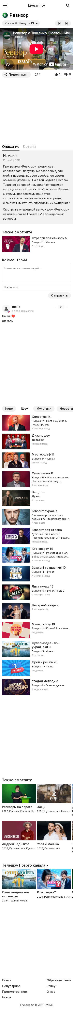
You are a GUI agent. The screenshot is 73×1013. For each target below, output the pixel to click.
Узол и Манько (48, 844)
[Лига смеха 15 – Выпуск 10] (36, 592)
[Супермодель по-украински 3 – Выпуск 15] (36, 649)
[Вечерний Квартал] (36, 611)
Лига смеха (40, 586)
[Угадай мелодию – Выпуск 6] (36, 687)
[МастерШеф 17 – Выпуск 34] (36, 460)
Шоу (24, 408)
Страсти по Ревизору (48, 238)
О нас (51, 992)
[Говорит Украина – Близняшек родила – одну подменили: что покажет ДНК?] (36, 517)
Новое (6, 997)
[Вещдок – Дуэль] (36, 498)
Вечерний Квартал (46, 605)
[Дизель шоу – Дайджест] (36, 441)
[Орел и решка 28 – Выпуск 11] (36, 668)
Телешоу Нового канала (23, 865)
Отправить (59, 295)
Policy (51, 986)
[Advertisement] (36, 110)
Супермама (41, 473)
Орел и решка (42, 662)
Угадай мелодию (45, 681)
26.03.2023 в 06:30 (23, 311)
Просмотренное (14, 992)
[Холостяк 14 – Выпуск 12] (36, 423)
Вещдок (38, 492)
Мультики (43, 408)
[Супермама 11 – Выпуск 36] (36, 479)
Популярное (11, 986)
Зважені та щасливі (47, 567)
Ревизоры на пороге (17, 807)
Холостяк (39, 417)
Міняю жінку (41, 624)
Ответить (7, 320)
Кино (9, 408)
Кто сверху (40, 549)
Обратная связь (59, 980)
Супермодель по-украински (45, 645)
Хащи (41, 807)
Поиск (6, 980)
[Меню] (5, 5)
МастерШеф (41, 454)
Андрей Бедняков (15, 844)
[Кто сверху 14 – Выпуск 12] (36, 555)
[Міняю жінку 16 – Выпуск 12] (36, 630)
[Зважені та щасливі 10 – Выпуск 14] (36, 573)
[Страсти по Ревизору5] (36, 244)
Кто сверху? (46, 892)
